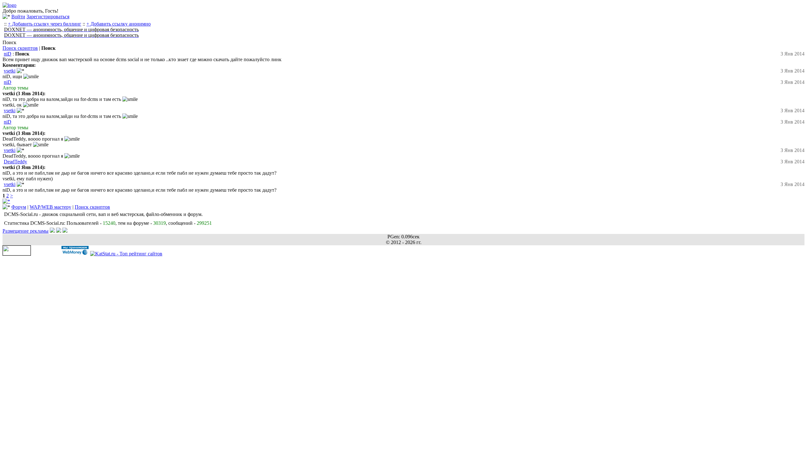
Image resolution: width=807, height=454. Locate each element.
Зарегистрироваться (47, 16)
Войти (18, 16)
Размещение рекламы (26, 231)
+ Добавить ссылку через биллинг (44, 23)
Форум (18, 207)
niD (7, 53)
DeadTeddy (15, 161)
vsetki (9, 70)
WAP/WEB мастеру (50, 207)
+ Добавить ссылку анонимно (118, 23)
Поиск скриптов (20, 48)
